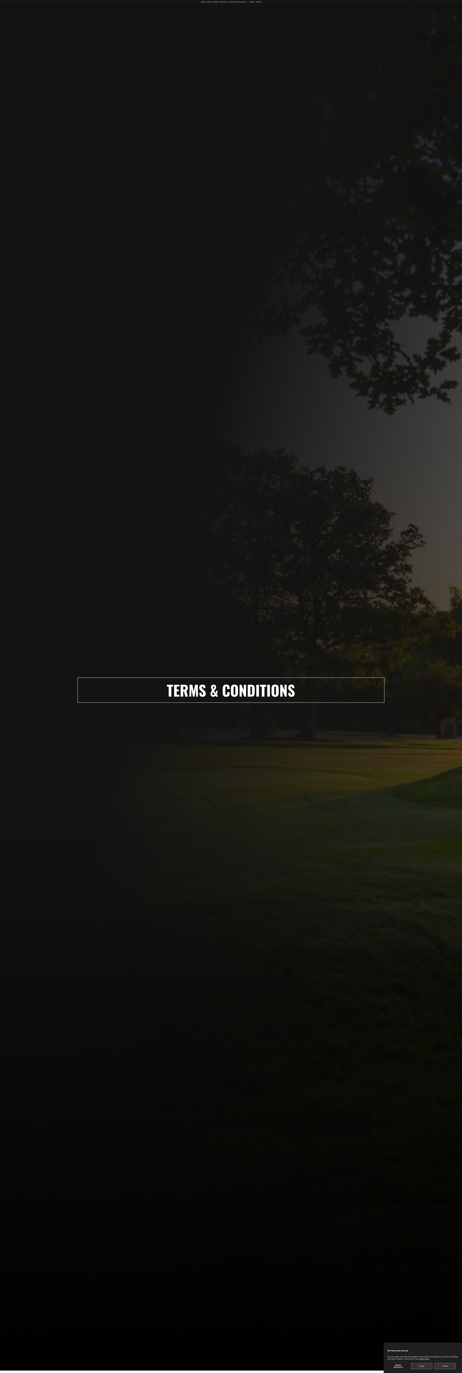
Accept (421, 1366)
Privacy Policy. (424, 1359)
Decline (445, 1366)
